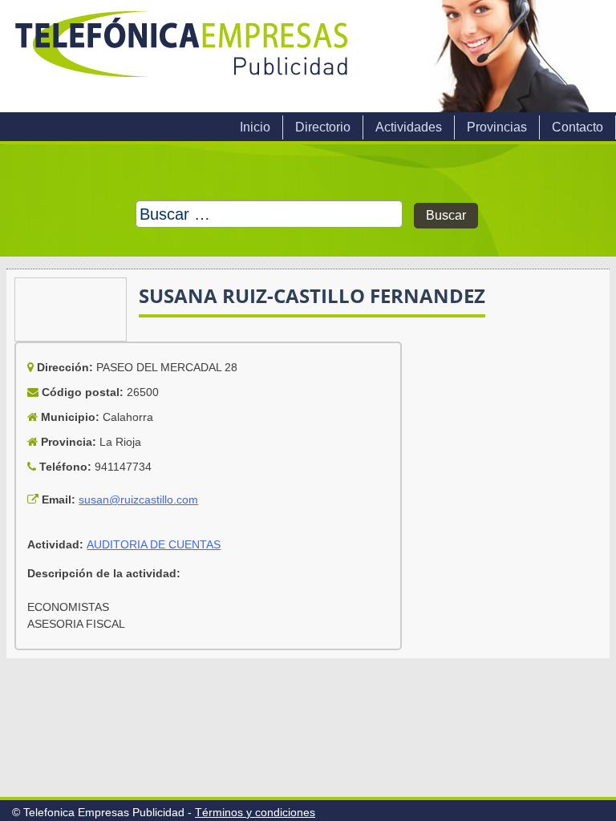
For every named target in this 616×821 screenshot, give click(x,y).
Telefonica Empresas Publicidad (183, 56)
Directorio (323, 127)
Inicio (255, 127)
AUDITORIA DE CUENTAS (154, 544)
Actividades (408, 127)
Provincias (497, 127)
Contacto (577, 127)
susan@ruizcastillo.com (138, 499)
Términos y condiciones (255, 812)
